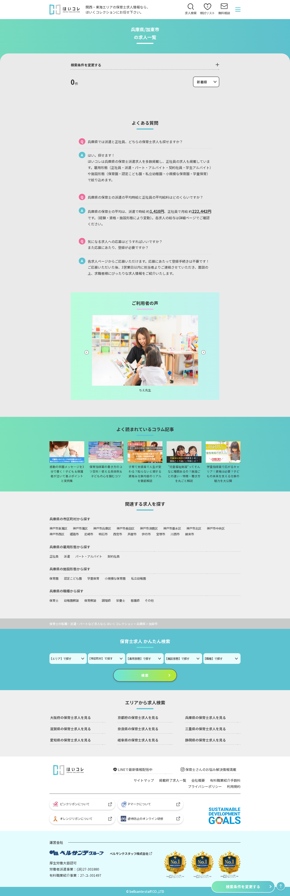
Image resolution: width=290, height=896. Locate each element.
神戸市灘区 (80, 528)
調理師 (106, 600)
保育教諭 (90, 600)
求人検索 (191, 13)
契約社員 (114, 556)
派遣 (67, 556)
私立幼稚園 (138, 578)
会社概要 (198, 780)
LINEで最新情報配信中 (135, 769)
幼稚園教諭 (71, 600)
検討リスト (207, 10)
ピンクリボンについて (75, 804)
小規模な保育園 (115, 578)
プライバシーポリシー (205, 786)
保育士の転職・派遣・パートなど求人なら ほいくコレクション (91, 623)
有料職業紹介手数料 (225, 780)
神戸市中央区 (216, 528)
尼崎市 (88, 534)
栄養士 (120, 600)
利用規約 (234, 786)
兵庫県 (141, 623)
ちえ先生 (145, 390)
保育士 (53, 600)
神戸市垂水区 (172, 528)
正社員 (53, 556)
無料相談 (224, 13)
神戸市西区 (56, 534)
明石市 (103, 534)
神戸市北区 (193, 528)
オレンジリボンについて (76, 818)
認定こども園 (73, 578)
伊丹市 (146, 534)
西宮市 (117, 534)
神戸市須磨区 (149, 528)
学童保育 (93, 578)
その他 (149, 600)
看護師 (135, 600)
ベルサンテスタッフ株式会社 (129, 853)
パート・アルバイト (88, 556)
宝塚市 (160, 534)
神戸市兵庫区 (102, 528)
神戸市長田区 (125, 528)
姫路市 (74, 534)
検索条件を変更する (243, 886)
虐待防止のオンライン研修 (144, 818)
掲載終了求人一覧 (172, 780)
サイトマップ (144, 780)
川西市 (175, 534)
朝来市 (189, 534)
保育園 (53, 578)
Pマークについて (139, 804)
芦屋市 (132, 534)
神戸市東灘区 (58, 528)
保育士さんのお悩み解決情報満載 (210, 769)
